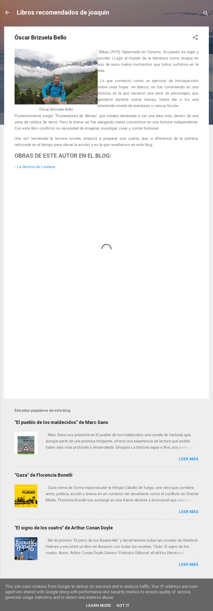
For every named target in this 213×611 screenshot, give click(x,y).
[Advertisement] (106, 350)
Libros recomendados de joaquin (63, 12)
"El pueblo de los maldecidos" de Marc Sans (61, 422)
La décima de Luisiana (36, 166)
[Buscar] (206, 14)
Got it (122, 605)
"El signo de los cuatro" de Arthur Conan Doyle (64, 527)
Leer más (188, 459)
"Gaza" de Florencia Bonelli (43, 475)
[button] (195, 38)
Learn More (98, 605)
